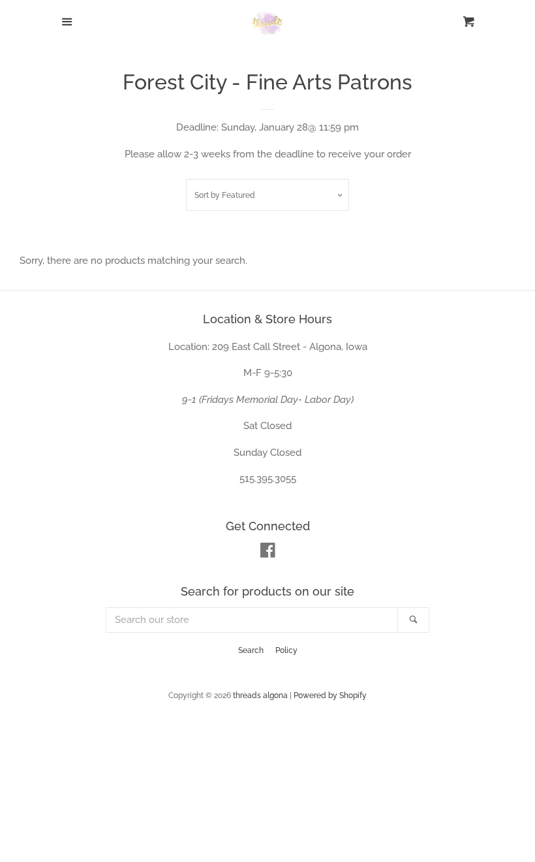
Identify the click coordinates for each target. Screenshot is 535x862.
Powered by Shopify (330, 695)
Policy (286, 650)
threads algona (260, 695)
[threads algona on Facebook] (268, 553)
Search (251, 650)
